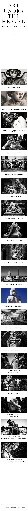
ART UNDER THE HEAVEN (14, 13)
